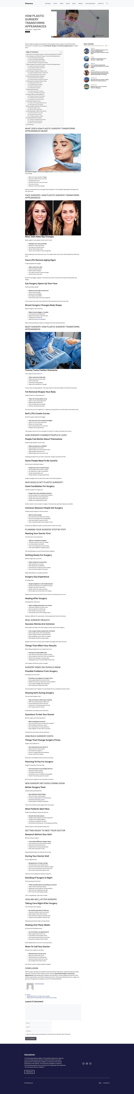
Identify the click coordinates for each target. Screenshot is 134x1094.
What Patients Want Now (36, 109)
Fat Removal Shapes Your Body (37, 67)
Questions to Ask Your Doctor (37, 99)
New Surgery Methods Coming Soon (37, 106)
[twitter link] (87, 1064)
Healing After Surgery (35, 87)
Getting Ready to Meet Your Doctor (36, 111)
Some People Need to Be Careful (38, 74)
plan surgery (41, 799)
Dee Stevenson (28, 29)
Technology (48, 3)
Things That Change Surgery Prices (38, 102)
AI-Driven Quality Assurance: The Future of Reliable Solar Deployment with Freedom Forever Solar (100, 51)
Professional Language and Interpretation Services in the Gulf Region (100, 66)
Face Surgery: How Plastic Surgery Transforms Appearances (43, 56)
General (68, 3)
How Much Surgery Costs (34, 101)
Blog (100, 1083)
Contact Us (101, 3)
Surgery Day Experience (35, 86)
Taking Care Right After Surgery (38, 119)
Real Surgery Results (32, 89)
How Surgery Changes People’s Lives (37, 71)
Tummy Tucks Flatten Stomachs (37, 66)
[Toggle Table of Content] (60, 52)
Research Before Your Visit (36, 112)
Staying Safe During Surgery (37, 97)
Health (61, 3)
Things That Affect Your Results (37, 92)
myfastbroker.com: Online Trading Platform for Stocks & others (99, 80)
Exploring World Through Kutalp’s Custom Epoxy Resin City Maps (42, 997)
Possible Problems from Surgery (37, 96)
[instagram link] (83, 1064)
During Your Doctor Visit (36, 114)
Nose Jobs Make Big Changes (36, 57)
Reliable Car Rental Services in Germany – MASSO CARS (98, 59)
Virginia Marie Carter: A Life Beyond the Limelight (38, 996)
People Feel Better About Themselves (38, 72)
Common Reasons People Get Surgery (39, 79)
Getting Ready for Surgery (36, 84)
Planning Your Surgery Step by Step (36, 81)
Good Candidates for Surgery (36, 77)
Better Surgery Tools (35, 107)
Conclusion (31, 124)
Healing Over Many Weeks (36, 121)
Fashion (55, 3)
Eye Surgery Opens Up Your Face (37, 61)
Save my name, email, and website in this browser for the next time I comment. (49, 1034)
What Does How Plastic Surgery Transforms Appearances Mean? (44, 54)
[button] (107, 3)
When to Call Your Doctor (36, 122)
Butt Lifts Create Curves (36, 69)
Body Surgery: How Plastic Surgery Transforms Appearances (43, 64)
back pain (37, 319)
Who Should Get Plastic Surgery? (36, 76)
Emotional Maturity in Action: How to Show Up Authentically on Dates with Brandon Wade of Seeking (100, 73)
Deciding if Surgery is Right (36, 116)
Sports (74, 3)
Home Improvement (90, 3)
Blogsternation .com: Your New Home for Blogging (99, 87)
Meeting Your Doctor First (35, 82)
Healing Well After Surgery (35, 117)
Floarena (29, 3)
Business (80, 3)
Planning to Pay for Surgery (36, 104)
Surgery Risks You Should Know (35, 94)
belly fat (39, 373)
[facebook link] (90, 1064)
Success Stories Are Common (36, 91)
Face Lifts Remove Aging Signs (37, 59)
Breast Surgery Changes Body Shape (39, 62)
